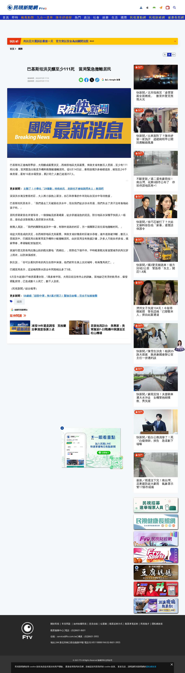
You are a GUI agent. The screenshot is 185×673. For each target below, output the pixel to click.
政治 (87, 17)
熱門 (78, 17)
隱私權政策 (151, 666)
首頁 (6, 17)
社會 (96, 17)
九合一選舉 (45, 17)
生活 (115, 17)
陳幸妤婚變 (64, 17)
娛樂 (105, 17)
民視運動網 (138, 17)
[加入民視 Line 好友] (92, 448)
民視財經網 (157, 17)
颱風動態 (27, 17)
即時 (15, 17)
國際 (124, 17)
